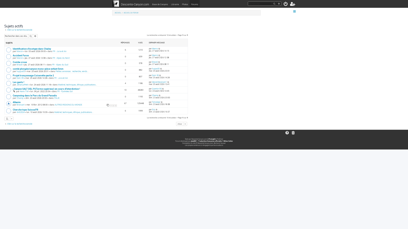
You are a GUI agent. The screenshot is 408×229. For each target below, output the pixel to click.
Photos (185, 4)
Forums (194, 4)
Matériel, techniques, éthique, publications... (77, 84)
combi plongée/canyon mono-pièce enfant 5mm (38, 69)
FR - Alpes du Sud (60, 64)
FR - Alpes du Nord (61, 58)
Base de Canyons (160, 4)
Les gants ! (18, 82)
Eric (153, 109)
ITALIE (56, 98)
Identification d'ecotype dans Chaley (32, 49)
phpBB (193, 141)
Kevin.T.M (24, 91)
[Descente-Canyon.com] (115, 4)
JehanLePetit (22, 84)
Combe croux (20, 62)
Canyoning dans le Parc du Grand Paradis (35, 95)
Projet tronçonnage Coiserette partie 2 (33, 75)
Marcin (20, 51)
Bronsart (21, 105)
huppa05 (21, 71)
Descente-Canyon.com (135, 4)
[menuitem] (286, 4)
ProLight (212, 139)
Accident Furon (21, 55)
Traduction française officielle (210, 141)
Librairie (175, 4)
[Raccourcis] (295, 11)
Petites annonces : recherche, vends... (72, 71)
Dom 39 (20, 78)
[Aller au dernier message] (159, 49)
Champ (20, 98)
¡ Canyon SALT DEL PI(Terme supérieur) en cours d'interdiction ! (46, 89)
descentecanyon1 (159, 82)
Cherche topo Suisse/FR (25, 109)
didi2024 (21, 112)
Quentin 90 (157, 89)
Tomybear (156, 102)
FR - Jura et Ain (59, 51)
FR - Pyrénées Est (65, 91)
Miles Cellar (228, 141)
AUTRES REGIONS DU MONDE (68, 105)
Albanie (17, 102)
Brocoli (19, 64)
